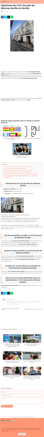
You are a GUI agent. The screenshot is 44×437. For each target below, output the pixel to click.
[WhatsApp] (11, 17)
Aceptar (22, 434)
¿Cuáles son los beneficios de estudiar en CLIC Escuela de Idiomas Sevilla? (20, 173)
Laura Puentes (6, 11)
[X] (8, 17)
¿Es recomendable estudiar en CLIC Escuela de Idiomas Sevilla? (18, 170)
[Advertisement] (22, 61)
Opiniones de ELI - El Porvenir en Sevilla (33, 309)
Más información (12, 430)
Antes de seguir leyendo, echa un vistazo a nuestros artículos (18, 166)
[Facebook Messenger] (5, 17)
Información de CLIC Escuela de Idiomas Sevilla (14, 168)
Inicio (2, 425)
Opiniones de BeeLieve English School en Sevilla (10, 309)
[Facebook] (2, 17)
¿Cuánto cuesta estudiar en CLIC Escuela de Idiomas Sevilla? (17, 172)
